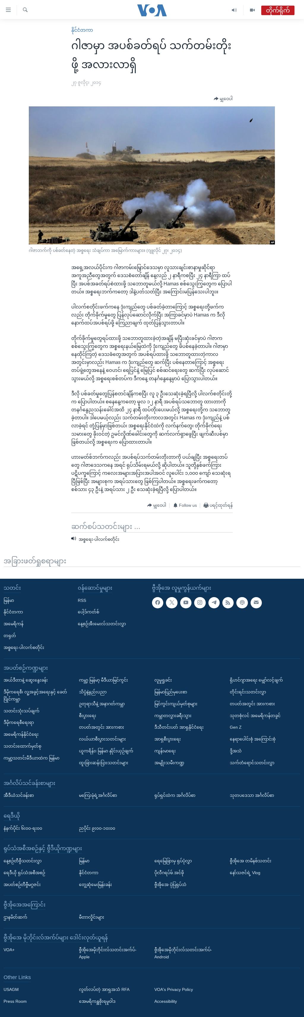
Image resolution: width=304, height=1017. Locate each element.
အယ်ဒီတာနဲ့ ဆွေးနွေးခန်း (26, 680)
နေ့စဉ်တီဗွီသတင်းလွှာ (23, 860)
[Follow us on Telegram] (214, 602)
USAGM (11, 989)
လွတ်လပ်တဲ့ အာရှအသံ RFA (104, 989)
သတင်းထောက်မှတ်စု (22, 746)
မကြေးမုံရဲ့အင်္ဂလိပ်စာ (98, 795)
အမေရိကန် (13, 623)
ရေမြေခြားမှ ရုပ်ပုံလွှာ (173, 860)
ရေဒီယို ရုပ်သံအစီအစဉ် (24, 872)
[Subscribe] (256, 602)
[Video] (252, 10)
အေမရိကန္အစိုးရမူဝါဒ (97, 1001)
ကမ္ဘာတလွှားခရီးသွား (172, 715)
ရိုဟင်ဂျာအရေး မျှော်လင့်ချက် (256, 680)
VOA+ (9, 949)
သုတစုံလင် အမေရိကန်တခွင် (255, 715)
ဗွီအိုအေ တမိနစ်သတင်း (250, 860)
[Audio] (234, 10)
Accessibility (165, 1001)
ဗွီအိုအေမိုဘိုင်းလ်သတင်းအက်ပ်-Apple (108, 953)
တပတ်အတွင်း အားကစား (101, 727)
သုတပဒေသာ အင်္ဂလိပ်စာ (252, 795)
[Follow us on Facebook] (157, 602)
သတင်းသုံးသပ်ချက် (21, 710)
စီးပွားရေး (87, 715)
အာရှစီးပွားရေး (167, 739)
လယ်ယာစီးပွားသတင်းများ (102, 739)
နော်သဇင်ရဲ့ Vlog (245, 872)
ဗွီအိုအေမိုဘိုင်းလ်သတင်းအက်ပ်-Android (183, 953)
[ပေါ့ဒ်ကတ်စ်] (242, 602)
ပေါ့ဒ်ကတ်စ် (88, 612)
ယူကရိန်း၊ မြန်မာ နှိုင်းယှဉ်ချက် (106, 751)
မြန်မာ (9, 600)
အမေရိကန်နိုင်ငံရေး (21, 734)
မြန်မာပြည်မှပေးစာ (170, 692)
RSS (82, 600)
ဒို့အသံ (236, 751)
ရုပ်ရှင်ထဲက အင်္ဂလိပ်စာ (174, 795)
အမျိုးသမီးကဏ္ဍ (169, 762)
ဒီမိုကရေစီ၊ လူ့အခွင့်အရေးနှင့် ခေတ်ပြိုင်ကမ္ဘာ (35, 695)
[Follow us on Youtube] (185, 602)
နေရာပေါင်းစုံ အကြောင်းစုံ (253, 739)
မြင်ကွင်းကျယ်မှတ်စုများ (175, 703)
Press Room (15, 1001)
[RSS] (228, 602)
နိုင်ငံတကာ (82, 30)
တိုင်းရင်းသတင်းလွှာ (248, 692)
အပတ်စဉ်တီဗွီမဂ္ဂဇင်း (22, 884)
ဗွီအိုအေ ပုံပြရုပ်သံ (170, 884)
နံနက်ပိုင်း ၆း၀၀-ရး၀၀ (23, 828)
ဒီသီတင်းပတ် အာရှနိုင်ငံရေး (179, 727)
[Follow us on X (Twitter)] (171, 602)
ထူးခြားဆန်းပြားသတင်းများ (103, 762)
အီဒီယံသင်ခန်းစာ (19, 795)
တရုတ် (10, 635)
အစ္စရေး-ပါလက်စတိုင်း (24, 647)
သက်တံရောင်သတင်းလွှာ (252, 762)
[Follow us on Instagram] (199, 602)
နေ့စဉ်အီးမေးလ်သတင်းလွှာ (102, 623)
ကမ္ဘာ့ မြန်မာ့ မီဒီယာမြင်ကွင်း (103, 680)
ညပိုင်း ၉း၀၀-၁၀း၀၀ (97, 828)
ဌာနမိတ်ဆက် (15, 916)
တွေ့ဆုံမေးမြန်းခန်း (95, 884)
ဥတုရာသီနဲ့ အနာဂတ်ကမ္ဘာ (102, 703)
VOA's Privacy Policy (173, 989)
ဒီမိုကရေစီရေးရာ (19, 722)
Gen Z (236, 727)
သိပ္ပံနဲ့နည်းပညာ (93, 692)
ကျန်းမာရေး (165, 751)
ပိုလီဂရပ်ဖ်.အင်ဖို (169, 872)
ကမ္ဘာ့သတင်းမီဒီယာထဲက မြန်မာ (31, 757)
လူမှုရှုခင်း (163, 680)
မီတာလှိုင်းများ (91, 916)
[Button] (223, 99)
